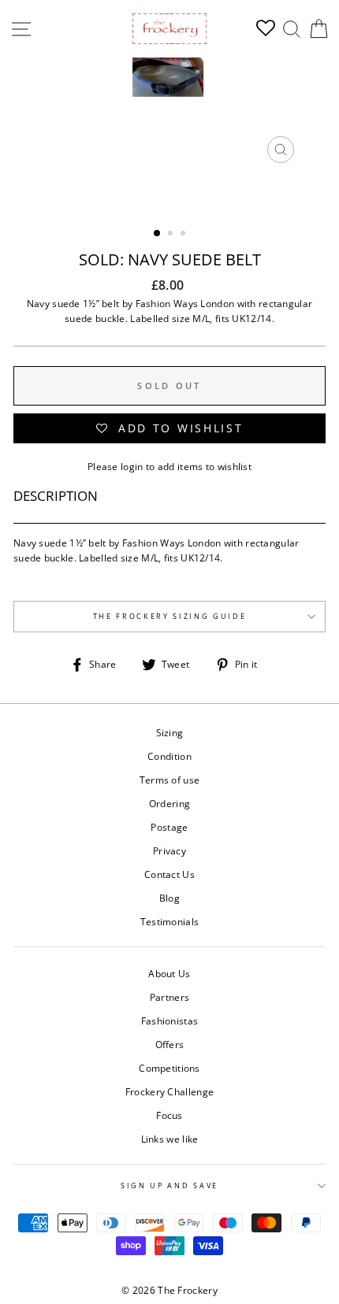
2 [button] (172, 235)
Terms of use (170, 779)
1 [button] (158, 234)
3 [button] (184, 235)
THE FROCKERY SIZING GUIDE (170, 616)
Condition (169, 756)
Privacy (169, 850)
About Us (169, 973)
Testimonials (169, 921)
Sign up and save (169, 1185)
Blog (169, 897)
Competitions (169, 1067)
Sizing (170, 732)
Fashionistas (170, 1020)
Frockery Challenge (169, 1091)
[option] (169, 114)
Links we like (170, 1138)
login (132, 466)
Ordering (169, 803)
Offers (169, 1044)
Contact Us (169, 874)
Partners (169, 997)
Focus (169, 1115)
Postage (169, 827)
